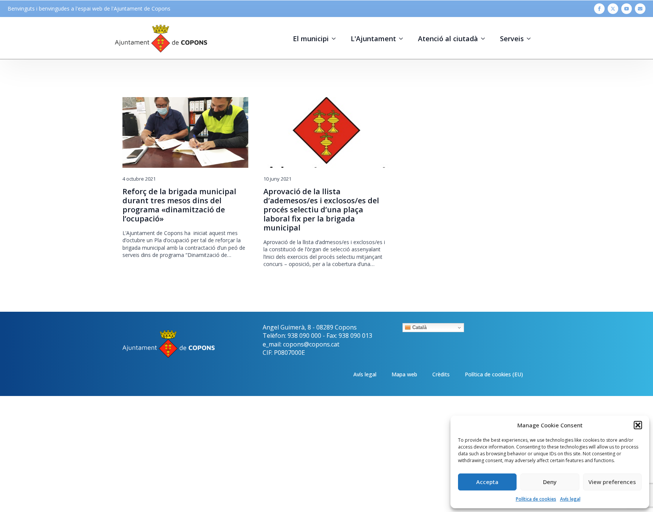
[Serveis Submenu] (531, 38)
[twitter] (613, 8)
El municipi (311, 38)
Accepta (487, 482)
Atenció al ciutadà (448, 38)
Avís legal (570, 499)
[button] (638, 425)
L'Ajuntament (373, 38)
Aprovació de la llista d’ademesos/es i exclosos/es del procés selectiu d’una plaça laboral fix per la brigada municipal (321, 209)
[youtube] (626, 8)
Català (419, 327)
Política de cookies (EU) (494, 374)
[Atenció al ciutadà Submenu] (485, 38)
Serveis (512, 38)
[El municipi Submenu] (336, 38)
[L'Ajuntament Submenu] (403, 38)
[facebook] (599, 8)
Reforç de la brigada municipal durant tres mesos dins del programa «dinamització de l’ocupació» (179, 205)
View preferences (612, 482)
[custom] (640, 8)
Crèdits (441, 374)
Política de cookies (536, 499)
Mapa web (404, 374)
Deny (550, 482)
